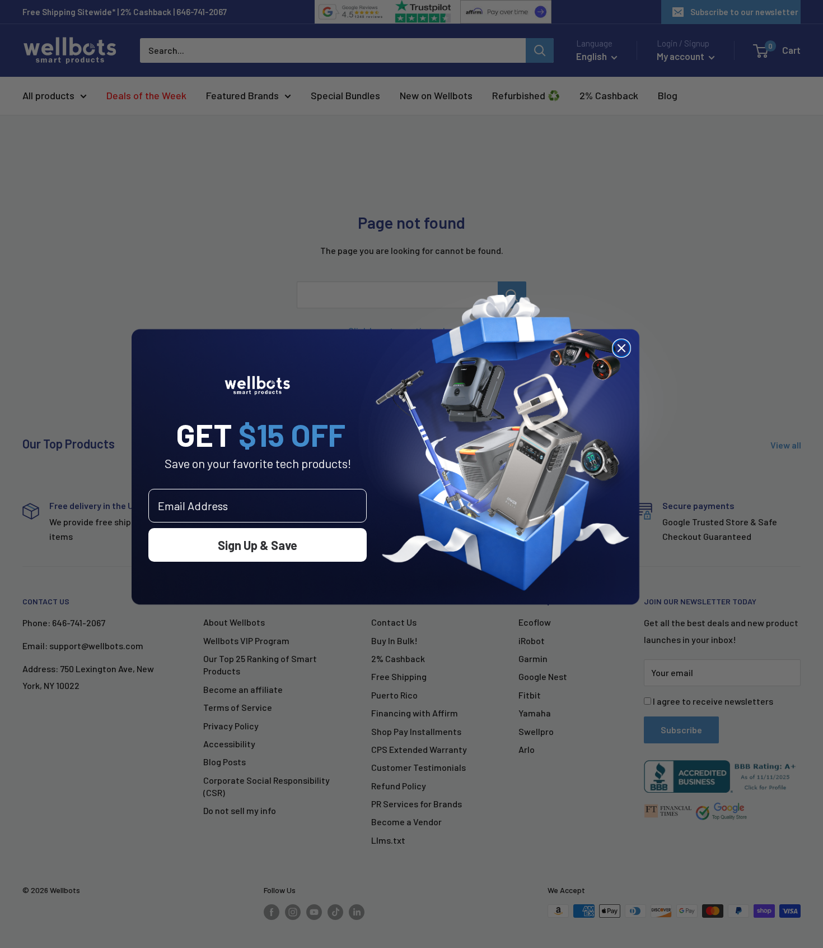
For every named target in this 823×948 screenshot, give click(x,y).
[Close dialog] (621, 348)
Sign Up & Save (257, 545)
